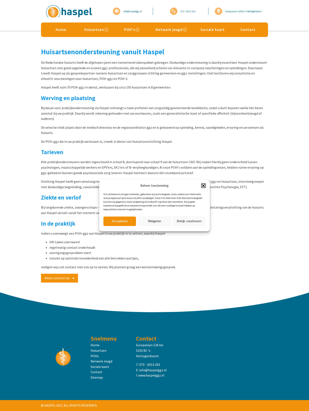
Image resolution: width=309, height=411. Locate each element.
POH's (129, 29)
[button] (203, 186)
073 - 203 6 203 (149, 364)
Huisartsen (94, 29)
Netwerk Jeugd (101, 361)
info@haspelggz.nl (153, 370)
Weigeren (154, 221)
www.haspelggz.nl (151, 375)
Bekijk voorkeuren (189, 221)
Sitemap (97, 377)
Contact (247, 29)
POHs (95, 356)
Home (61, 29)
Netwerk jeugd (169, 29)
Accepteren (120, 221)
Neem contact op (57, 278)
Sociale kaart (213, 29)
